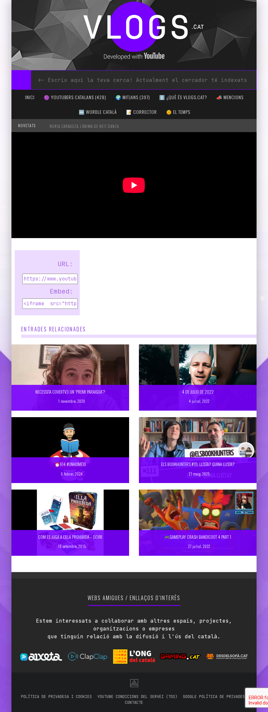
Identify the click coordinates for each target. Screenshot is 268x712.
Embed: (61, 291)
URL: (65, 263)
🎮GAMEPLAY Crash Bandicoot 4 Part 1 (197, 537)
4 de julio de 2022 (198, 391)
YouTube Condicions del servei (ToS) (137, 696)
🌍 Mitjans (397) (132, 97)
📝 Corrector (141, 111)
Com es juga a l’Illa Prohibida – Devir (70, 537)
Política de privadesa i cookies (56, 696)
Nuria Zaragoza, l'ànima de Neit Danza (84, 126)
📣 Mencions (229, 97)
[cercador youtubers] (21, 80)
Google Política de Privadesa (215, 696)
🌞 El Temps (178, 111)
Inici (30, 97)
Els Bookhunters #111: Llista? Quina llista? (198, 464)
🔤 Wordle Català (98, 111)
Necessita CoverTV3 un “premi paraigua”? (70, 391)
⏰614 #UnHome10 (70, 464)
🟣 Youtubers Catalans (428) (75, 97)
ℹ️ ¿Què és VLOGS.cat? (183, 97)
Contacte (134, 702)
